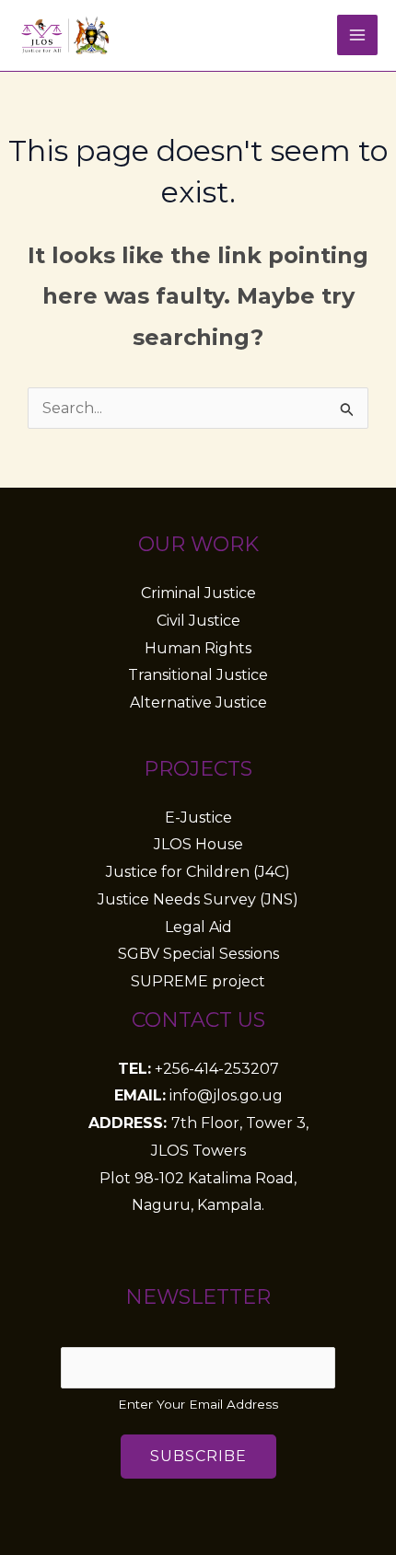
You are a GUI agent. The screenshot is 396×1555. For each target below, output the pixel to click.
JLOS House (198, 844)
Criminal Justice (198, 593)
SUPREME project (198, 981)
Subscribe (198, 1456)
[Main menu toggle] (357, 35)
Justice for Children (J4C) (198, 872)
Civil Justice (198, 620)
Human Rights (198, 648)
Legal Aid (198, 927)
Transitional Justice (198, 675)
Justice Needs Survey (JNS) (198, 899)
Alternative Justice (198, 702)
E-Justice (198, 817)
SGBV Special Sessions (198, 953)
